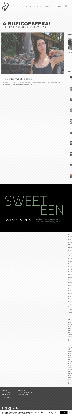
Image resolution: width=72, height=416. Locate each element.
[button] (65, 6)
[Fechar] (70, 413)
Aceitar (64, 413)
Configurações (53, 413)
